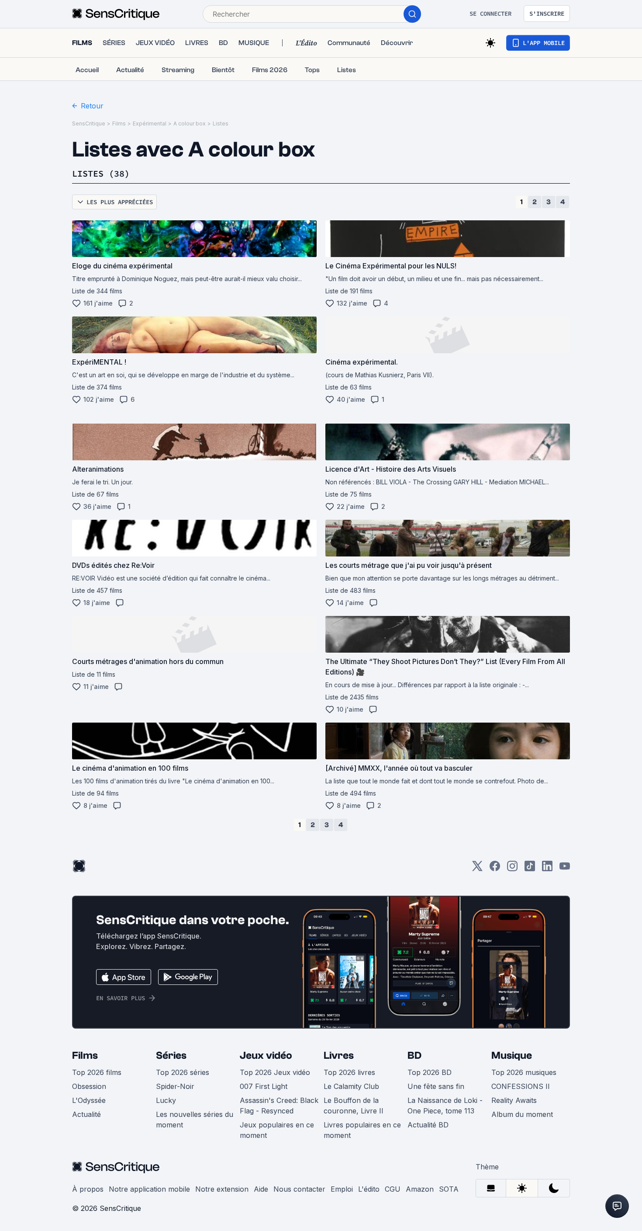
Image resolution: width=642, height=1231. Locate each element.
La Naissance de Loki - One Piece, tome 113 (445, 1105)
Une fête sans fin (435, 1086)
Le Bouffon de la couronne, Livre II (353, 1105)
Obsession (89, 1086)
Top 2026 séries (182, 1072)
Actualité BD (428, 1124)
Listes (220, 123)
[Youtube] (564, 869)
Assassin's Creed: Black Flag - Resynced (279, 1105)
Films (119, 123)
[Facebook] (495, 869)
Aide (261, 1189)
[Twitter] (477, 869)
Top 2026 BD (429, 1072)
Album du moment (522, 1114)
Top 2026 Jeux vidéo (275, 1072)
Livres (339, 1055)
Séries (171, 1055)
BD (414, 1055)
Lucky (166, 1100)
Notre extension (222, 1189)
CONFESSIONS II (520, 1086)
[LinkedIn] (547, 869)
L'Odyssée (89, 1100)
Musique (511, 1055)
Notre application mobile (149, 1189)
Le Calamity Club (351, 1086)
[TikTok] (530, 869)
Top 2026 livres (349, 1072)
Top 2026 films (96, 1072)
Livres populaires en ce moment (362, 1130)
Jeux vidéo (266, 1055)
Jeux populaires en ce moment (277, 1130)
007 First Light (263, 1086)
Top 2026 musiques (523, 1072)
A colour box (189, 123)
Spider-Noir (175, 1086)
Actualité (86, 1114)
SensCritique (88, 123)
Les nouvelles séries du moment (194, 1119)
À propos (88, 1189)
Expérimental (149, 123)
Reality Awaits (514, 1100)
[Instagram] (512, 869)
